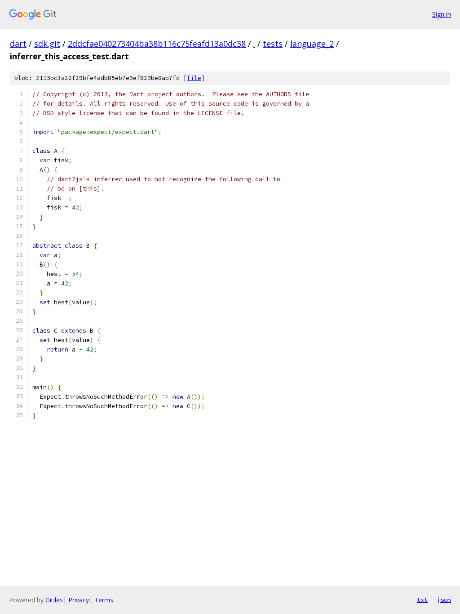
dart (18, 43)
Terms (103, 600)
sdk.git (47, 43)
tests (273, 43)
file (194, 78)
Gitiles (54, 600)
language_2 (312, 43)
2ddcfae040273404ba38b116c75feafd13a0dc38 (157, 43)
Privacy (78, 600)
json (444, 600)
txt (422, 600)
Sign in (441, 14)
